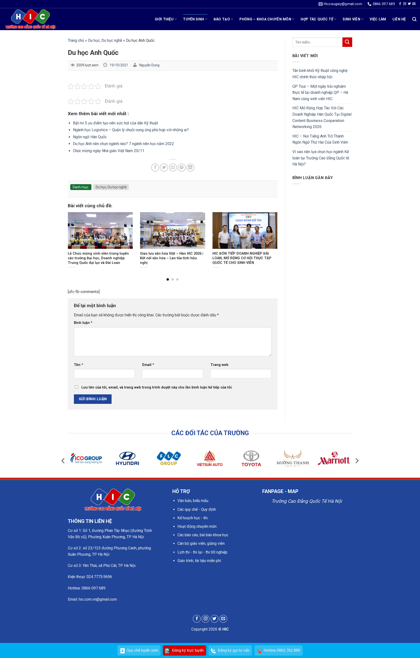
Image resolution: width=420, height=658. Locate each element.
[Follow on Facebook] (400, 4)
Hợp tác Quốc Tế (317, 19)
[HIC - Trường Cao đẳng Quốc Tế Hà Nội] (30, 19)
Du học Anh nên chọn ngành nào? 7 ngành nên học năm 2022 (123, 143)
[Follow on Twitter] (409, 4)
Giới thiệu (164, 19)
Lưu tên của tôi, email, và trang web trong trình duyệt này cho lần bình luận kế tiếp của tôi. (157, 387)
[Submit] (347, 42)
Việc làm (378, 19)
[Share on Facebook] (155, 168)
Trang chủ (76, 40)
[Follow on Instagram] (404, 4)
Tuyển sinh (193, 19)
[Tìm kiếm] (414, 19)
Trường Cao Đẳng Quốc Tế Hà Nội (306, 501)
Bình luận (83, 323)
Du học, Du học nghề (105, 40)
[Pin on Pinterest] (182, 168)
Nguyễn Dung (149, 65)
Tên (78, 365)
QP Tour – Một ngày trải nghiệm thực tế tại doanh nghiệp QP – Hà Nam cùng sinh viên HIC (320, 92)
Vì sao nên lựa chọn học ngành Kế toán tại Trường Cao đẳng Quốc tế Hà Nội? (320, 157)
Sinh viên (351, 19)
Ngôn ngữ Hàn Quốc (90, 137)
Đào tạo (222, 19)
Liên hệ (399, 19)
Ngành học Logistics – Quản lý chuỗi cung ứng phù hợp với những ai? (131, 130)
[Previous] (74, 236)
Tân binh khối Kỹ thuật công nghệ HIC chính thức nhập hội (319, 73)
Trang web (219, 365)
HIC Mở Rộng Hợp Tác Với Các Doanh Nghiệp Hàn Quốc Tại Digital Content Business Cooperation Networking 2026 (321, 117)
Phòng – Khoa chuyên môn (265, 19)
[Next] (270, 236)
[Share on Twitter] (164, 168)
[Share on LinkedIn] (190, 168)
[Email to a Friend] (173, 168)
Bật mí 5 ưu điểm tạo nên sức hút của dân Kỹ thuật (115, 123)
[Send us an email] (413, 4)
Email (148, 365)
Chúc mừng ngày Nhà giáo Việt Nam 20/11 (108, 150)
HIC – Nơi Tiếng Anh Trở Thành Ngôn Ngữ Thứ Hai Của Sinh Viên (320, 139)
